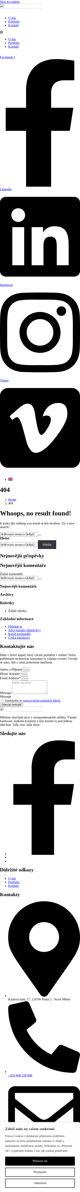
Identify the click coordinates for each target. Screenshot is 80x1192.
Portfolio (13, 21)
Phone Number (10, 674)
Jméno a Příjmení (11, 669)
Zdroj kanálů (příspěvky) (24, 630)
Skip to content (9, 1)
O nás (12, 18)
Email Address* (10, 678)
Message (6, 693)
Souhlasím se (33, 700)
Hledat (4, 538)
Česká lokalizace (19, 637)
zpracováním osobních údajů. (42, 700)
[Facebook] (44, 853)
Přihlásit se (15, 626)
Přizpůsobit (40, 1172)
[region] (40, 1157)
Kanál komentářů (19, 634)
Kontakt (13, 25)
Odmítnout (40, 1183)
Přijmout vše (40, 1161)
